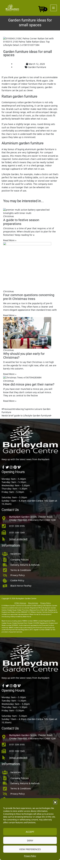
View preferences (30, 849)
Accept (30, 831)
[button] (55, 802)
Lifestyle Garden (10, 174)
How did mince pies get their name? (28, 384)
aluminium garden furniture (39, 149)
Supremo (30, 127)
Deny (30, 840)
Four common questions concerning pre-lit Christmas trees (28, 297)
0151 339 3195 (17, 525)
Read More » (9, 240)
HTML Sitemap (20, 603)
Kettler (26, 108)
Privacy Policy (30, 856)
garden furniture (26, 80)
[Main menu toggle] (53, 8)
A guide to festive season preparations (21, 222)
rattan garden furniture (29, 102)
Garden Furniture (37, 67)
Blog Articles (33, 603)
